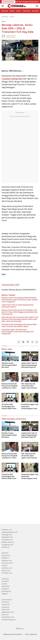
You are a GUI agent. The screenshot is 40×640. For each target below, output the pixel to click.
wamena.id (5, 586)
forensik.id (5, 602)
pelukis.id (5, 553)
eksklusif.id (5, 609)
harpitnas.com (7, 560)
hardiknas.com (7, 568)
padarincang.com (8, 542)
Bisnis (4, 21)
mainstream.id (7, 600)
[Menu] (3, 6)
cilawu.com (6, 604)
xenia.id (4, 584)
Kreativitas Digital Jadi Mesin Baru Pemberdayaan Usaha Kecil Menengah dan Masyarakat (18, 332)
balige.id (4, 594)
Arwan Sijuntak (10, 36)
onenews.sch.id (7, 563)
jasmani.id (5, 607)
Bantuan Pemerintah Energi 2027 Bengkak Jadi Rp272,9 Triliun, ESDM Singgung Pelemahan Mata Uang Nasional (19, 312)
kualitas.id (5, 558)
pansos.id (5, 614)
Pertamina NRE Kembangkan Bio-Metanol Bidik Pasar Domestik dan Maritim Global (19, 325)
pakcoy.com (6, 570)
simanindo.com (7, 540)
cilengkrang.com (7, 545)
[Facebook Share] (19, 342)
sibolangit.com (7, 535)
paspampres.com (8, 617)
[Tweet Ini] (23, 342)
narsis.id (4, 565)
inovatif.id (5, 581)
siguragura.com (7, 537)
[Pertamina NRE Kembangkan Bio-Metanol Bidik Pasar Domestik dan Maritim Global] (10, 397)
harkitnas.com (7, 530)
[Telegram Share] (32, 342)
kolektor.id (5, 547)
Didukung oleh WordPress (12, 634)
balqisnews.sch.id (8, 612)
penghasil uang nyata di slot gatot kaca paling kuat (20, 496)
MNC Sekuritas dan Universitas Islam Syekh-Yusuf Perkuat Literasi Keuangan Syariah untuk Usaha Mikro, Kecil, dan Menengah (20, 319)
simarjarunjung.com (9, 619)
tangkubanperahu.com (10, 532)
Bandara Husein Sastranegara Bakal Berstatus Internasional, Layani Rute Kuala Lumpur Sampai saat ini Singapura (20, 300)
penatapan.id (6, 591)
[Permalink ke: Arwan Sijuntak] (3, 36)
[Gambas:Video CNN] (10, 284)
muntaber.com (7, 573)
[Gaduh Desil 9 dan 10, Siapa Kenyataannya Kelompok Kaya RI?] (29, 356)
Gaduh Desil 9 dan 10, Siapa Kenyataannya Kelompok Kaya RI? (17, 306)
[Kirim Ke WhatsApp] (36, 342)
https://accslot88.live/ (9, 517)
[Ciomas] (16, 6)
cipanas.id (5, 579)
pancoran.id (6, 555)
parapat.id (5, 589)
